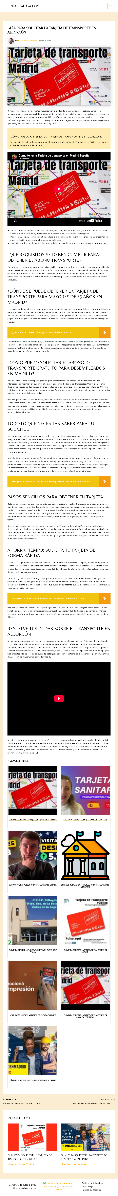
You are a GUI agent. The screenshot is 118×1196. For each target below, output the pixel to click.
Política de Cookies (91, 1190)
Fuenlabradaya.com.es (24, 6)
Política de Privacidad (92, 1183)
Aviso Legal (88, 1186)
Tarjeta (30, 1164)
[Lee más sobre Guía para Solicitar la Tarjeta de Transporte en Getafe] (32, 1137)
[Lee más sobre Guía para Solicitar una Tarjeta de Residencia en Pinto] (85, 1137)
